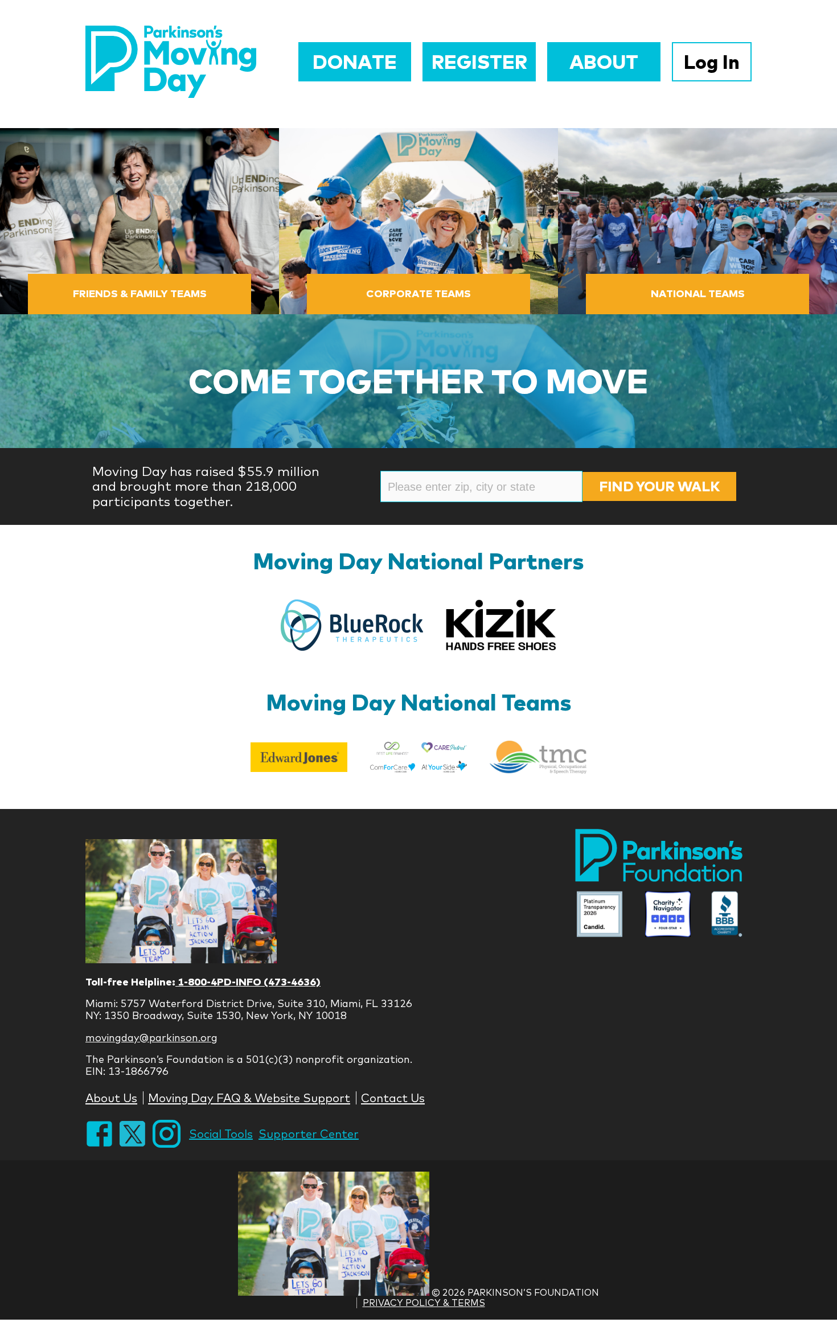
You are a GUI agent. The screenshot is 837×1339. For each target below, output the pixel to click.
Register (479, 62)
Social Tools (221, 1134)
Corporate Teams (418, 293)
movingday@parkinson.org (151, 1037)
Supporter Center (309, 1134)
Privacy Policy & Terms (424, 1302)
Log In (712, 62)
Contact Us (393, 1097)
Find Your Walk (659, 486)
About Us (111, 1097)
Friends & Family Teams (140, 293)
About (603, 62)
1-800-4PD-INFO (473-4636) (248, 981)
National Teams (698, 293)
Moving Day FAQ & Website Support (249, 1097)
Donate (355, 62)
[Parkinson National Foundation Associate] (599, 916)
